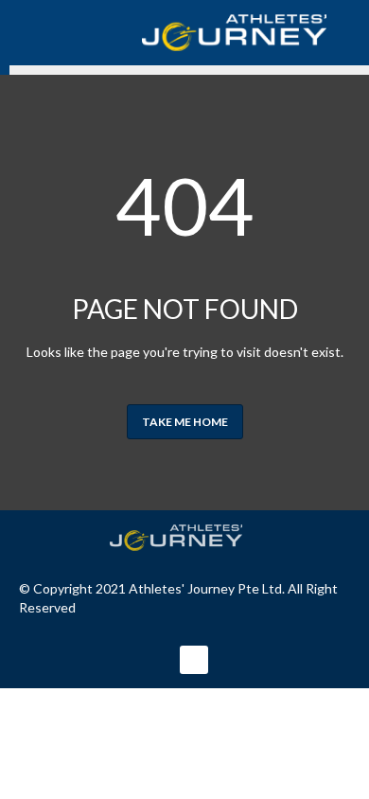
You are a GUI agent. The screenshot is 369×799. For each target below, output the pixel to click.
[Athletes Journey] (194, 538)
